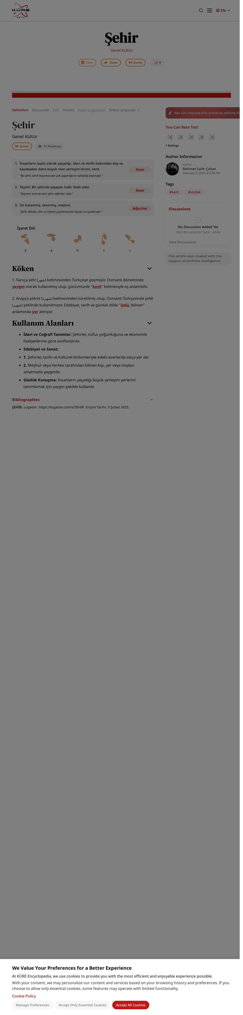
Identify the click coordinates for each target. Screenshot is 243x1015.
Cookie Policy (24, 996)
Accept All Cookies (130, 1005)
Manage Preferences (32, 1005)
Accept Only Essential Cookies (83, 1005)
